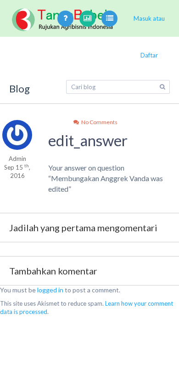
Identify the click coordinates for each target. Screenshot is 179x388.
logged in (50, 290)
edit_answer (88, 140)
